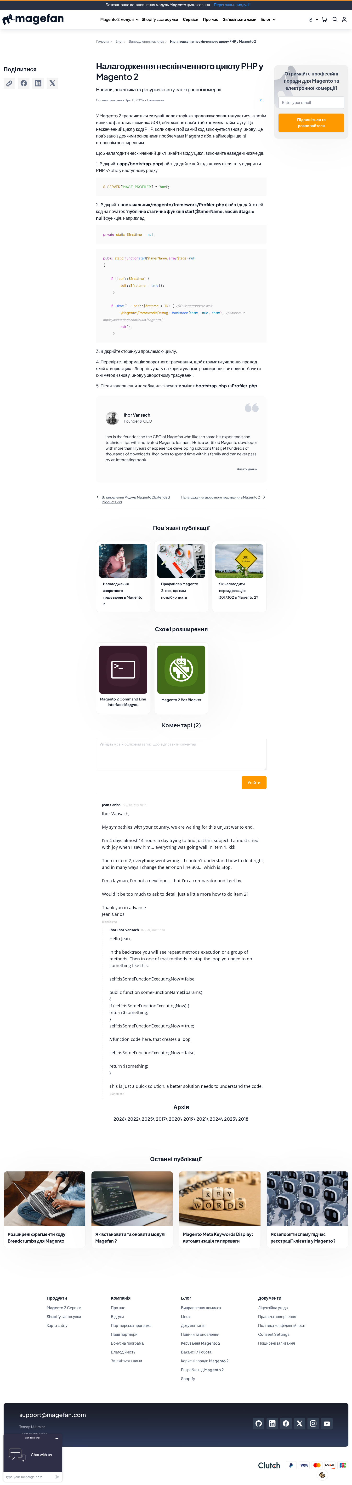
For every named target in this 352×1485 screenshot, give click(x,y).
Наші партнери (124, 1334)
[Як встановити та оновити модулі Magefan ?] (132, 1198)
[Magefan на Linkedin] (272, 1423)
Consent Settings (274, 1334)
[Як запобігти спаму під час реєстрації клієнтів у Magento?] (307, 1198)
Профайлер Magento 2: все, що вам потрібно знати (179, 590)
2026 (119, 1119)
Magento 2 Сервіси (64, 1307)
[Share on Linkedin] (38, 83)
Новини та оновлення (200, 1334)
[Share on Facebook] (23, 83)
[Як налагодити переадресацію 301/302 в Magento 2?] (239, 561)
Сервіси (190, 19)
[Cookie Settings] (322, 1475)
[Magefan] (33, 19)
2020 (174, 1119)
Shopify (188, 1378)
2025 (147, 1119)
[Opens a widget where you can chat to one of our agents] (33, 1457)
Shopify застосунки (160, 19)
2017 (161, 1119)
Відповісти (109, 922)
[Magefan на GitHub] (258, 1423)
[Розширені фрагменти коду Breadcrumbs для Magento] (44, 1198)
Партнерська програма (131, 1325)
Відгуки (117, 1316)
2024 (215, 1119)
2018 (243, 1119)
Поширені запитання (276, 1343)
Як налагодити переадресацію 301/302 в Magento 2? (238, 590)
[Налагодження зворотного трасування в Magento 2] (123, 561)
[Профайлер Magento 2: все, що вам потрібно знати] (181, 561)
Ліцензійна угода (273, 1307)
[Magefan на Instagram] (313, 1423)
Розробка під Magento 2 (202, 1369)
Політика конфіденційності (281, 1325)
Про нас (210, 19)
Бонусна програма (127, 1343)
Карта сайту (57, 1325)
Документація (193, 1325)
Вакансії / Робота (196, 1351)
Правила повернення (277, 1316)
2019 (188, 1119)
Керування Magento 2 (201, 1343)
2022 (133, 1119)
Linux (185, 1316)
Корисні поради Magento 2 (205, 1360)
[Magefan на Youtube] (327, 1423)
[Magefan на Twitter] (299, 1423)
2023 (229, 1119)
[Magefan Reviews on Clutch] (269, 1465)
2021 (202, 1119)
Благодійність (123, 1351)
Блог (266, 19)
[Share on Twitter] (52, 83)
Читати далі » (247, 469)
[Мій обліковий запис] (344, 19)
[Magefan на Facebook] (286, 1423)
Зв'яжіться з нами (239, 19)
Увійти (254, 782)
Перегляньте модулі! (232, 4)
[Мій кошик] (324, 19)
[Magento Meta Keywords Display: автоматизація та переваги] (220, 1198)
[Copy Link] (9, 83)
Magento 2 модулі (117, 19)
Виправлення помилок (201, 1307)
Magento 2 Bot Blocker (181, 699)
